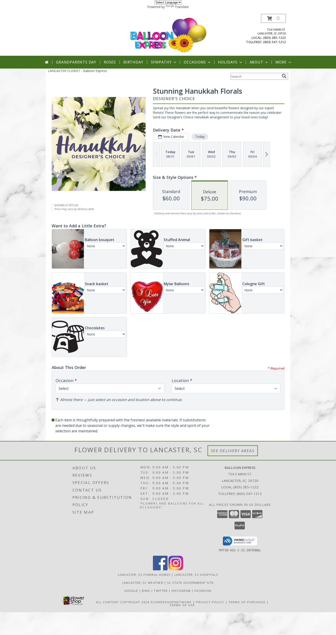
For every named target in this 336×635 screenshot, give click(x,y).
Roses (110, 62)
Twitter (161, 591)
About (256, 62)
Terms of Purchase (247, 602)
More (281, 62)
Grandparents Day (76, 62)
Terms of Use (182, 605)
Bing (146, 591)
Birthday (133, 62)
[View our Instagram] (175, 569)
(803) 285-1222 (274, 37)
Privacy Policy (210, 602)
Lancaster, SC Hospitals (196, 575)
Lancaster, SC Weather (142, 583)
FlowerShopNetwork (171, 602)
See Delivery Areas (233, 450)
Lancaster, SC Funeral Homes (144, 575)
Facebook (203, 591)
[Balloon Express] (168, 35)
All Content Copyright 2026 (123, 602)
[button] (273, 18)
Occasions (195, 62)
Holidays (227, 62)
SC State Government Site (190, 583)
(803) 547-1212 (274, 42)
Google (131, 591)
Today (200, 136)
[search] (284, 76)
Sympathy (161, 62)
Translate (182, 7)
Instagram (181, 591)
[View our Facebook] (160, 569)
